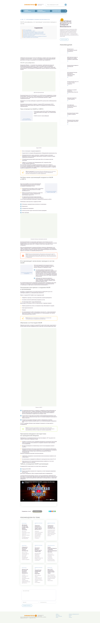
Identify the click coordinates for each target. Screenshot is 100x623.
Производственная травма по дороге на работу (72, 114)
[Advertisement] (38, 47)
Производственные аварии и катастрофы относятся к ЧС (73, 121)
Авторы (57, 617)
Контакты (70, 615)
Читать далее (64, 39)
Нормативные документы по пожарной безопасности (65, 23)
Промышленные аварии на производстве (72, 66)
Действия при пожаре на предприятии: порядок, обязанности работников (72, 58)
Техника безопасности (27, 11)
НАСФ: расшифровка (27, 29)
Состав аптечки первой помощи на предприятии (26, 273)
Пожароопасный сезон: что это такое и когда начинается (72, 82)
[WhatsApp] (55, 511)
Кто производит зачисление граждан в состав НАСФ (33, 33)
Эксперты (70, 617)
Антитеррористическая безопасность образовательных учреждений (72, 74)
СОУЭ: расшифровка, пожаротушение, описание (26, 119)
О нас (70, 616)
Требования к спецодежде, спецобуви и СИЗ (51, 527)
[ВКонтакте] (50, 511)
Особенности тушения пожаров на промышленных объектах (72, 91)
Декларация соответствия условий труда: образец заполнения (25, 527)
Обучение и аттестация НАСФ (29, 35)
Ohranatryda (30, 4)
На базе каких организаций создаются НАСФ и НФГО (33, 32)
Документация (56, 10)
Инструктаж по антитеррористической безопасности (72, 50)
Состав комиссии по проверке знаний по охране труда (51, 192)
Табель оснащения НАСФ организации (30, 37)
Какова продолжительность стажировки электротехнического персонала (52, 549)
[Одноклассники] (52, 511)
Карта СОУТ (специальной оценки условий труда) (51, 571)
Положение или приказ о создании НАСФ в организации (34, 34)
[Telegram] (53, 511)
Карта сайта (58, 615)
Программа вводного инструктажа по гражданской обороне (35, 36)
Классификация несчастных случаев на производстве (72, 106)
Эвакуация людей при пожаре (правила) (71, 98)
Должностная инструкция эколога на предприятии (25, 571)
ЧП (65, 10)
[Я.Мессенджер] (49, 511)
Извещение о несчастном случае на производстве (25, 549)
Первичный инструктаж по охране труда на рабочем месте (38, 527)
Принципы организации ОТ (42, 11)
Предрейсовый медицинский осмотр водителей (38, 572)
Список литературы (59, 616)
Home (22, 19)
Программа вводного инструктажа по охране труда (38, 549)
